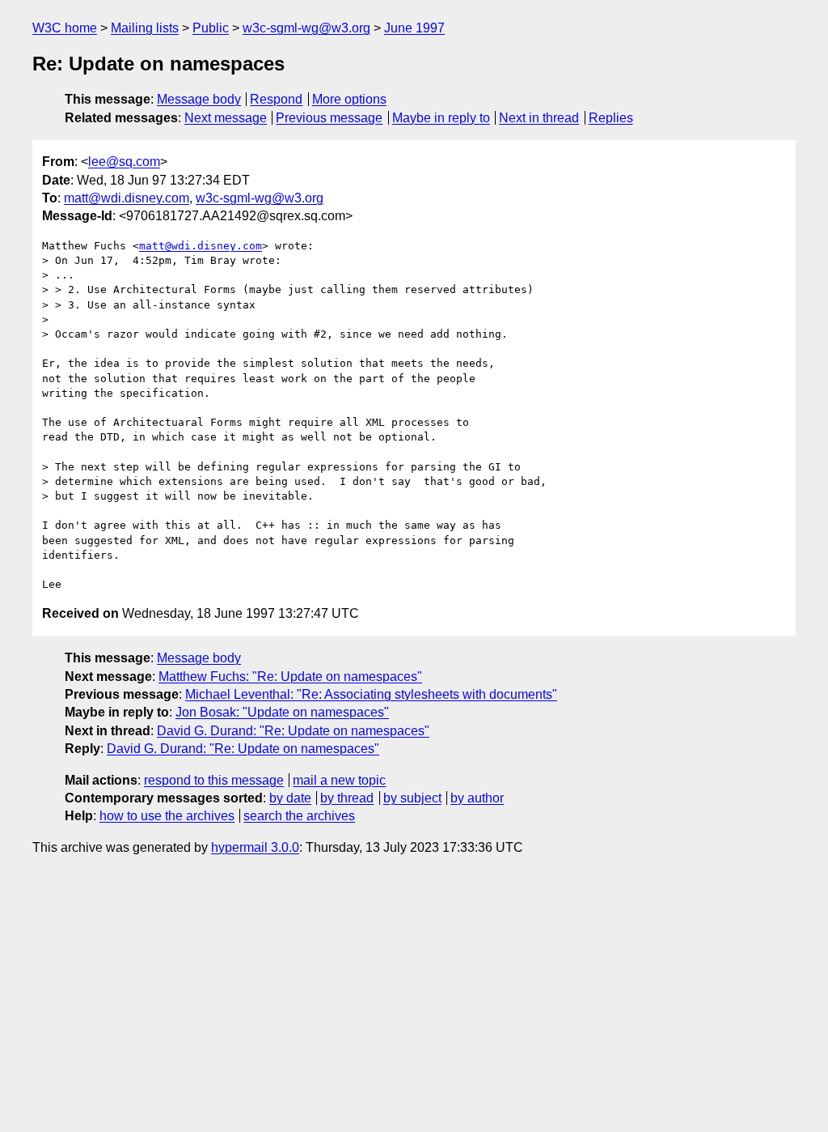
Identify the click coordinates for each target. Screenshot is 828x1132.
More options (349, 99)
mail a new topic (339, 780)
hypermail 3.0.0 (255, 847)
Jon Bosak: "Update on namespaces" (282, 712)
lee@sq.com (124, 161)
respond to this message (214, 780)
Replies (611, 118)
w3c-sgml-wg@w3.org (306, 28)
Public (210, 28)
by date (290, 798)
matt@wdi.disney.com (126, 198)
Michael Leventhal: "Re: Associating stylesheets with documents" (371, 694)
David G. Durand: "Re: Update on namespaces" (293, 731)
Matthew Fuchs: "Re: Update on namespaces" (290, 676)
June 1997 (414, 28)
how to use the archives (166, 816)
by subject (412, 798)
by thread (347, 798)
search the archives (299, 816)
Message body (199, 99)
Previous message (329, 118)
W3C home (64, 28)
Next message (225, 118)
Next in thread (539, 118)
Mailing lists (145, 28)
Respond (276, 99)
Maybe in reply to (441, 118)
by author (477, 798)
